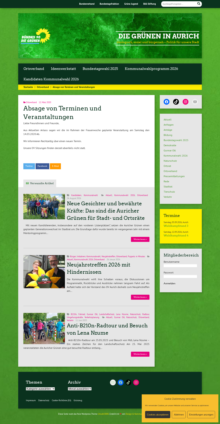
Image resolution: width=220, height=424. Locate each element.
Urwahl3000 (103, 414)
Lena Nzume (122, 314)
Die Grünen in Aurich (158, 36)
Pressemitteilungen (174, 176)
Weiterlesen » (140, 239)
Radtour (145, 314)
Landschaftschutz (106, 314)
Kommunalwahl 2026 (124, 195)
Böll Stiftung (149, 3)
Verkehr (70, 320)
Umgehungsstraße (75, 317)
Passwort (168, 272)
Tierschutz (169, 191)
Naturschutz (135, 314)
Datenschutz (43, 400)
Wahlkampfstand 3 (176, 225)
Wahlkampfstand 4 (176, 235)
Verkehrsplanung (92, 317)
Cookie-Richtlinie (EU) (61, 400)
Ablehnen (179, 414)
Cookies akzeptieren (157, 414)
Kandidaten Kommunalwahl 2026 (51, 79)
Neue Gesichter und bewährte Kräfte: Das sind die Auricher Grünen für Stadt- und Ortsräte (106, 210)
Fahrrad (81, 314)
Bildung (168, 135)
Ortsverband (34, 69)
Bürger (73, 256)
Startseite (28, 87)
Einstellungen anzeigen (201, 414)
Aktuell (109, 195)
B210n (74, 314)
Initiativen (81, 256)
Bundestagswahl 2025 (100, 69)
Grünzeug (78, 400)
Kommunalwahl (91, 195)
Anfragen (169, 124)
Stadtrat (168, 186)
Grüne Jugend (131, 3)
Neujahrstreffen (108, 256)
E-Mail (55, 166)
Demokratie (170, 145)
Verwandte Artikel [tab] (42, 183)
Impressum (31, 400)
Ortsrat (167, 165)
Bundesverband (87, 3)
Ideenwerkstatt (63, 69)
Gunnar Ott (92, 314)
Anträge (168, 129)
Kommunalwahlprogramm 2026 (151, 69)
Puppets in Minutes (136, 256)
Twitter (29, 166)
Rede (166, 181)
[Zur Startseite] (36, 43)
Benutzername (171, 261)
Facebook (42, 166)
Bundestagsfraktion (109, 3)
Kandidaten (76, 195)
